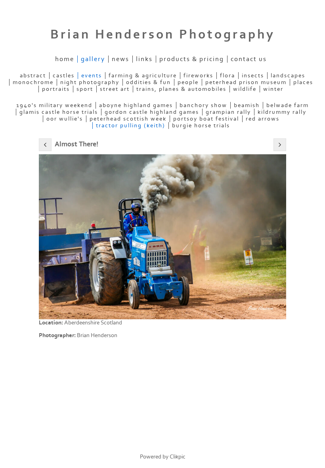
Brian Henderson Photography (162, 34)
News (120, 59)
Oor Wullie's (64, 118)
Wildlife (244, 89)
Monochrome (33, 82)
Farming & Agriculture (143, 75)
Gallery (93, 59)
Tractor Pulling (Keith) (130, 125)
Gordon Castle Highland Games (152, 112)
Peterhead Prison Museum (246, 82)
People (188, 82)
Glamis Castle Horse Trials (58, 112)
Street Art (115, 89)
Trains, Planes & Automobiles (181, 89)
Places (303, 82)
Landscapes (288, 75)
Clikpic (177, 456)
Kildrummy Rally (282, 112)
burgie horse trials (201, 125)
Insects (253, 75)
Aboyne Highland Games (136, 105)
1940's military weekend (54, 105)
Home (64, 59)
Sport (84, 89)
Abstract (33, 75)
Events (91, 75)
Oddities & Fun (148, 82)
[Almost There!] (162, 236)
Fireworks (198, 75)
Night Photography (89, 82)
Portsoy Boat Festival (206, 118)
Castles (64, 75)
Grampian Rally (228, 112)
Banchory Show (203, 105)
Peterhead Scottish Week (128, 118)
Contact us (249, 59)
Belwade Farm (287, 105)
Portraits (56, 89)
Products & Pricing (191, 59)
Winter (273, 89)
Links (144, 59)
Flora (227, 75)
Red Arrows (262, 118)
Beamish (247, 105)
